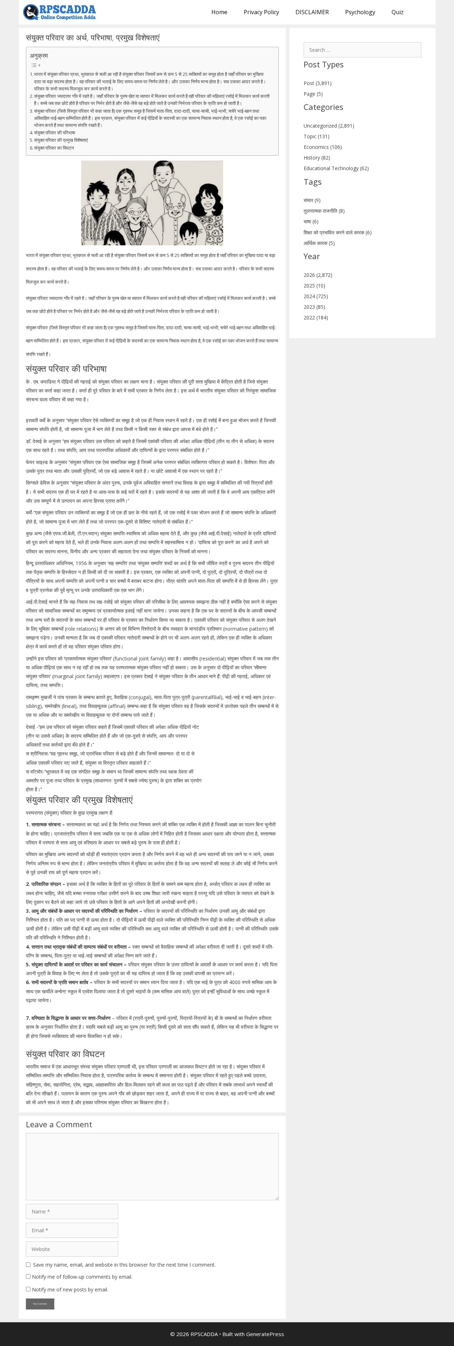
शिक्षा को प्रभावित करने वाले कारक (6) (338, 232)
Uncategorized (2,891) (329, 125)
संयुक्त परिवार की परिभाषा (54, 133)
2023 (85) (314, 306)
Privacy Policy (261, 12)
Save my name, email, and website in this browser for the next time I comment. (124, 1264)
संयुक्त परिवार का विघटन (54, 148)
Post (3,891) (318, 83)
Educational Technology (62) (336, 168)
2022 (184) (316, 317)
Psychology (360, 12)
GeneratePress (265, 1333)
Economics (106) (323, 147)
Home (219, 12)
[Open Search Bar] (424, 12)
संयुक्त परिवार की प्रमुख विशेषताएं (61, 140)
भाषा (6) (311, 221)
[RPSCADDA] (61, 12)
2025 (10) (314, 285)
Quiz (398, 12)
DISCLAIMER (312, 12)
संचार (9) (312, 200)
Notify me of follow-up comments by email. (82, 1276)
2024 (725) (316, 296)
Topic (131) (317, 136)
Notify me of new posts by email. (70, 1289)
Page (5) (313, 93)
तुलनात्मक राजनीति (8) (324, 210)
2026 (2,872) (318, 275)
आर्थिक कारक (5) (319, 243)
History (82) (317, 157)
